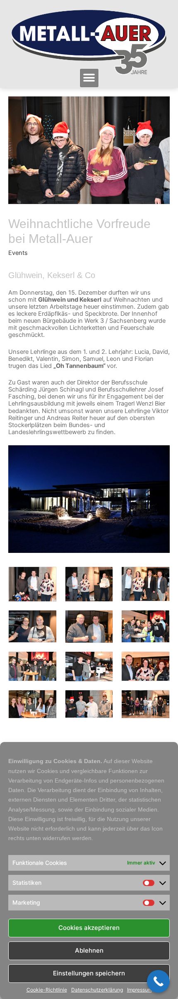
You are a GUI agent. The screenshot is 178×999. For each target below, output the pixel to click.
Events (18, 253)
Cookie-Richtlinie (46, 990)
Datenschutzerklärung (97, 990)
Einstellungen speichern (89, 973)
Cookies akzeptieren (89, 928)
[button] (89, 78)
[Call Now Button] (158, 981)
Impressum (139, 990)
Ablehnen (89, 950)
